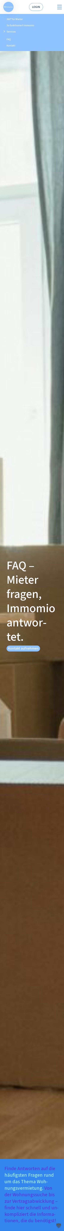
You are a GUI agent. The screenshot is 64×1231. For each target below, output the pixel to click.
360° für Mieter (15, 19)
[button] (58, 1225)
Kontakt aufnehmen (23, 648)
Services (11, 32)
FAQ (9, 39)
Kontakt (11, 45)
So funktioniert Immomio (20, 25)
